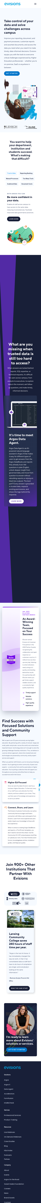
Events (6, 1175)
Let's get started (16, 1049)
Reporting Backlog (26, 173)
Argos (6, 1080)
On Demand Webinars (12, 1137)
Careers (7, 1188)
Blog (6, 1146)
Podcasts (8, 1155)
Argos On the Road (11, 1179)
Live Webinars (9, 1132)
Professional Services (12, 1115)
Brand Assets (9, 1198)
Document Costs (26, 184)
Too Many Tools (28, 178)
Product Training (10, 1120)
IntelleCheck (9, 1103)
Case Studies (9, 1141)
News (6, 1193)
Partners (7, 1159)
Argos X (7, 1084)
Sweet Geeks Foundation (14, 1184)
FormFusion (8, 1098)
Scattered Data (12, 184)
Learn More (13, 219)
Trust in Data (11, 173)
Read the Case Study (19, 988)
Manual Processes (12, 178)
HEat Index (8, 1150)
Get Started (12, 73)
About (6, 1170)
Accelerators (9, 1094)
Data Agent (8, 1089)
